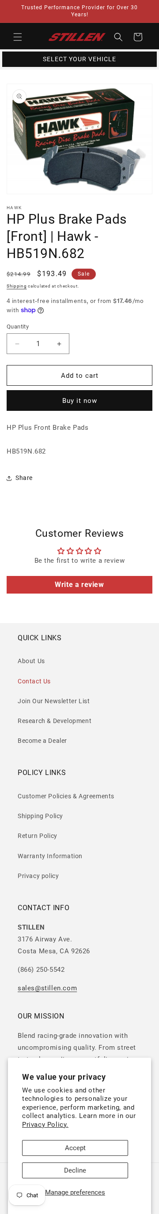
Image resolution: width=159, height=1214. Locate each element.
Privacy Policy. (45, 1125)
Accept (75, 1148)
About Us (31, 660)
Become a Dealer (42, 740)
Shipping (17, 286)
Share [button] (24, 477)
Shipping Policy (40, 815)
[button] (17, 37)
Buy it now (79, 401)
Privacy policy (38, 875)
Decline (75, 1170)
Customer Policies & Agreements (66, 796)
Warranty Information (50, 856)
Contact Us (34, 681)
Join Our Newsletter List (54, 701)
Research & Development (54, 720)
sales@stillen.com (47, 988)
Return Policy (37, 835)
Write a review (79, 584)
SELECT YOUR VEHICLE (79, 59)
